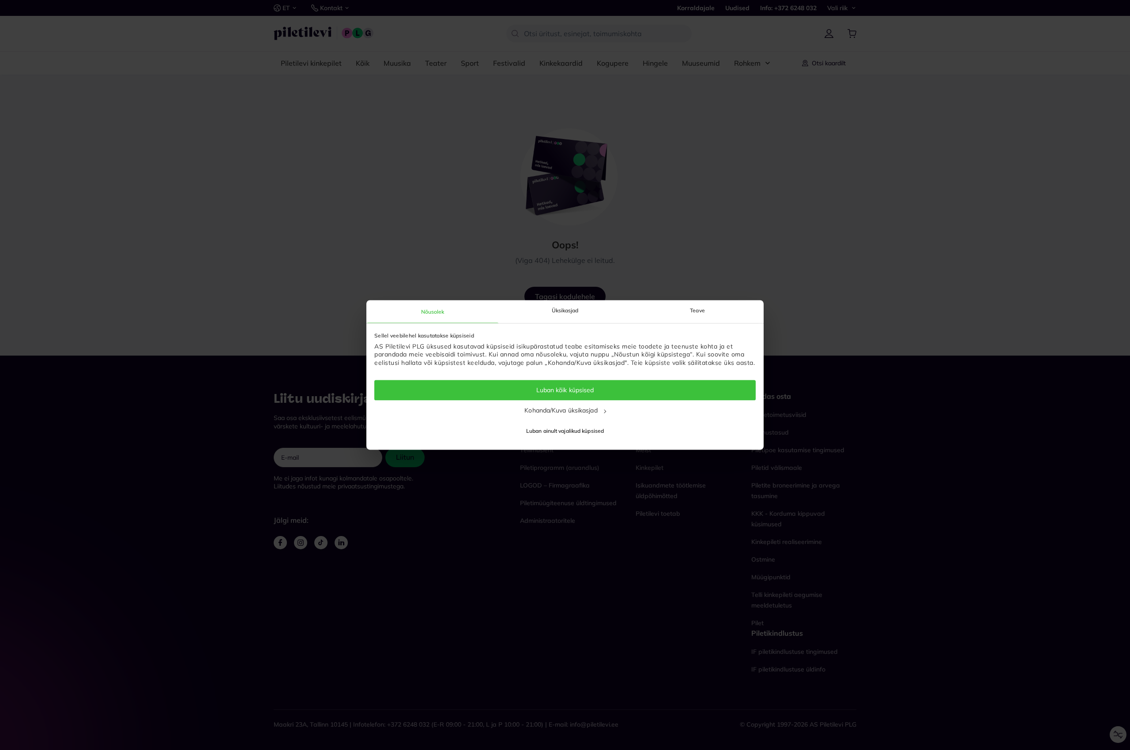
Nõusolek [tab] (432, 311)
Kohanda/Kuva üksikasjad (560, 410)
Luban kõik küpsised (565, 390)
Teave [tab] (697, 310)
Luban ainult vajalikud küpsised (565, 431)
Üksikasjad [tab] (565, 310)
